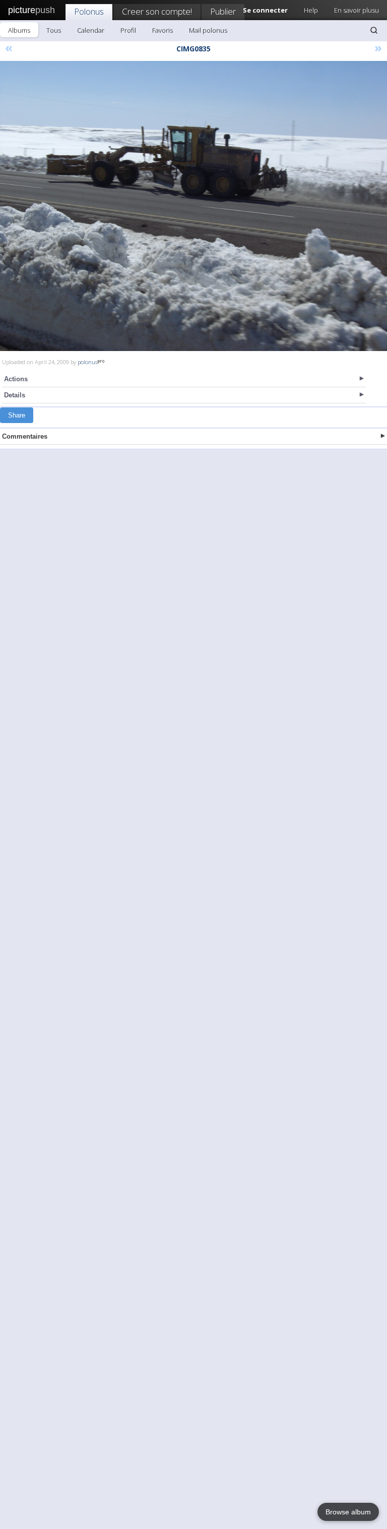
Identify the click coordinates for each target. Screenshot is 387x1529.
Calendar (90, 30)
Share (16, 415)
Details (14, 395)
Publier (223, 11)
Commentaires (24, 436)
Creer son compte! (157, 11)
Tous (53, 30)
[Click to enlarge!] (193, 206)
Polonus (89, 11)
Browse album (348, 1512)
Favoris (162, 30)
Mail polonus (208, 30)
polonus (87, 362)
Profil (128, 30)
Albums (19, 30)
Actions (16, 379)
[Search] (374, 30)
